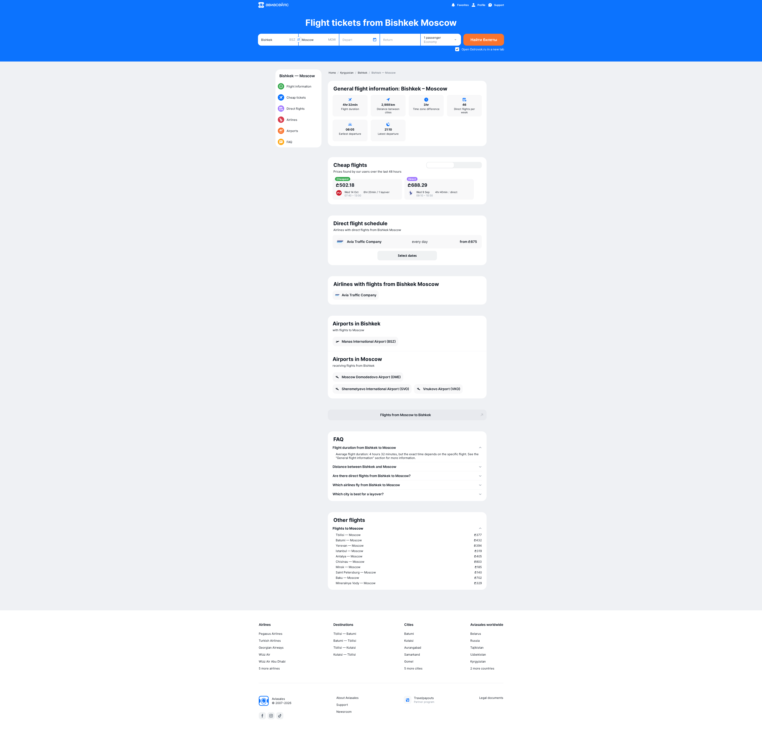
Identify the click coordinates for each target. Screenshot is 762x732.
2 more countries (482, 668)
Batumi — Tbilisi (344, 641)
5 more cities (413, 668)
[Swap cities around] (298, 39)
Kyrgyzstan (478, 661)
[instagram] (271, 715)
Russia (475, 641)
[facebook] (262, 715)
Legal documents (491, 698)
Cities (408, 625)
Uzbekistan (478, 654)
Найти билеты (483, 40)
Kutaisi (409, 641)
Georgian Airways (271, 647)
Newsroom (344, 712)
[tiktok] (279, 715)
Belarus (475, 634)
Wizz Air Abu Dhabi (272, 661)
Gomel (408, 661)
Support (342, 705)
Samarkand (412, 654)
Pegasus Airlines (270, 634)
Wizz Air (264, 654)
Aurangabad (412, 647)
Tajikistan (477, 647)
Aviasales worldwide (486, 625)
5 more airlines (269, 668)
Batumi (409, 634)
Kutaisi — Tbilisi (344, 654)
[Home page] (273, 5)
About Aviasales (347, 698)
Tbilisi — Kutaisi (344, 647)
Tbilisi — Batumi (344, 634)
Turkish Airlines (270, 641)
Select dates (407, 255)
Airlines (265, 625)
